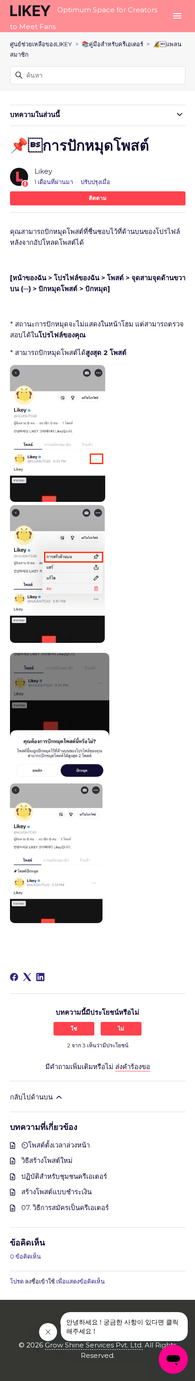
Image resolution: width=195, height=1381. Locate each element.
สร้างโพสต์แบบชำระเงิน (56, 1191)
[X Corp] (27, 977)
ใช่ (74, 1028)
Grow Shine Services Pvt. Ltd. (94, 1345)
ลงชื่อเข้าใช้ (40, 1281)
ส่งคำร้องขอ (132, 1066)
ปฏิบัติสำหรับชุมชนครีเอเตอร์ (64, 1176)
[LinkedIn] (40, 977)
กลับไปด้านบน (32, 1097)
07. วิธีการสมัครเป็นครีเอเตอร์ (65, 1207)
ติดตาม (98, 198)
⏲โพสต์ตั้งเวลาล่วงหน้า (55, 1145)
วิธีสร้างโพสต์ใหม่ (47, 1160)
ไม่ (121, 1028)
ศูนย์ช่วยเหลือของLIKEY (41, 44)
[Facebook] (14, 977)
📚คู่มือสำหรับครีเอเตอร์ (112, 44)
